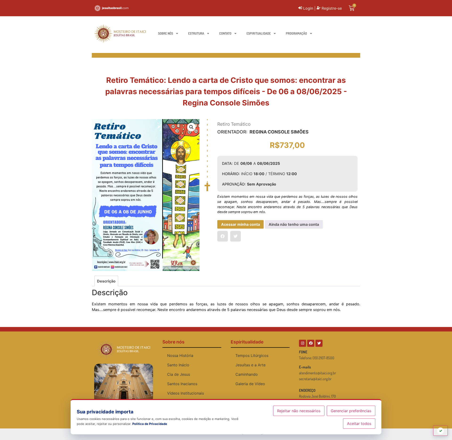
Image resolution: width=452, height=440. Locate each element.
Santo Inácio (178, 365)
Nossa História (180, 355)
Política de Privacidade (149, 424)
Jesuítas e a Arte (250, 365)
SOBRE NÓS (165, 33)
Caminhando (246, 374)
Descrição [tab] (106, 281)
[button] (191, 127)
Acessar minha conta (240, 224)
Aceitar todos (359, 423)
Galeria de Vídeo (250, 383)
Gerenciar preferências (351, 410)
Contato (225, 33)
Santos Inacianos (182, 383)
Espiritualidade (258, 33)
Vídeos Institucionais (185, 393)
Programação (296, 33)
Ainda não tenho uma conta (294, 224)
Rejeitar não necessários (298, 410)
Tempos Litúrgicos (251, 355)
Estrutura (196, 33)
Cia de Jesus (178, 374)
